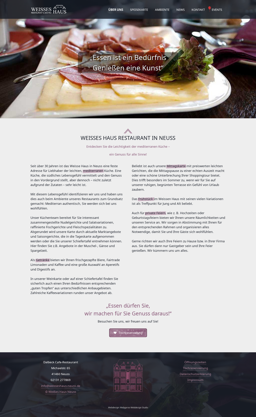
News (180, 10)
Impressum (195, 380)
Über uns (115, 10)
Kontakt (198, 10)
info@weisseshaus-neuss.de (60, 386)
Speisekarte (139, 10)
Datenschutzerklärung (195, 374)
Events (217, 10)
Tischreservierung (195, 368)
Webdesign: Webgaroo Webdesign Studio (128, 407)
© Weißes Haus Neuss (60, 392)
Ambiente (162, 10)
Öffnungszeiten (195, 362)
